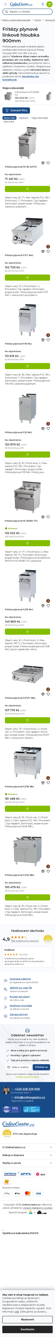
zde (17, 1311)
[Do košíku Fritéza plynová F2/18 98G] (27, 809)
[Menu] (5, 4)
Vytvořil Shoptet (18, 1212)
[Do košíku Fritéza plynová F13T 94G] (27, 278)
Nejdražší (23, 118)
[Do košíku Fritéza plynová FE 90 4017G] (27, 189)
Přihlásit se (41, 1067)
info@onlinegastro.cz (30, 1097)
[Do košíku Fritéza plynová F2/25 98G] (27, 897)
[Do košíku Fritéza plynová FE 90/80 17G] (27, 543)
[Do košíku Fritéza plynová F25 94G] (27, 454)
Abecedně (9, 121)
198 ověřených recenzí (25, 940)
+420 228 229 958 (27, 1089)
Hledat (6, 11)
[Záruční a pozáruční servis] (48, 247)
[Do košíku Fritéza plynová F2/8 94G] (27, 632)
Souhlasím (27, 1329)
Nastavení (27, 1319)
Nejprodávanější (40, 118)
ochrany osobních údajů (27, 1076)
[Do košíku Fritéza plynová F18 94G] (27, 366)
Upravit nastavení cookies (37, 1207)
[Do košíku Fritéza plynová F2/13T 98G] (27, 720)
